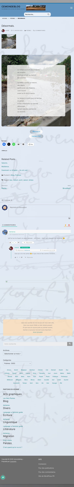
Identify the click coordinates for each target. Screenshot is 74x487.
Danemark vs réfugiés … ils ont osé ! (15, 170)
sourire (66, 380)
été (61, 383)
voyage (54, 383)
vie (42, 383)
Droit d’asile (7, 440)
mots (22, 376)
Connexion (42, 464)
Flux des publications (46, 468)
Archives (6, 350)
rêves (32, 380)
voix (47, 383)
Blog (12, 175)
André (7, 30)
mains (62, 373)
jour (49, 373)
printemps (64, 376)
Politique (55, 376)
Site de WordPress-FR (46, 476)
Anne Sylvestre (37, 332)
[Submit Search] (48, 14)
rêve (26, 380)
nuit (34, 376)
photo (48, 376)
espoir (14, 373)
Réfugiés (18, 380)
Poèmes (12, 18)
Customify (13, 461)
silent (39, 380)
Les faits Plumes (9, 398)
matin (68, 373)
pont (20, 180)
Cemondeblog (11, 6)
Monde (10, 376)
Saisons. (5, 163)
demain (53, 370)
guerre (28, 373)
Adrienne (12, 232)
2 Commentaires (39, 30)
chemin (40, 370)
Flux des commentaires (46, 472)
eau (11, 180)
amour (9, 370)
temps (31, 180)
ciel (47, 370)
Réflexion (10, 380)
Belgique (23, 370)
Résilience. (5, 166)
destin (61, 370)
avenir (16, 370)
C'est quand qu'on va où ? (12, 447)
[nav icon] (71, 8)
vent (31, 383)
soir (53, 380)
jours (55, 373)
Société (46, 380)
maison (15, 180)
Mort (16, 376)
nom (28, 376)
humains (42, 373)
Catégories (7, 360)
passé (41, 376)
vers (37, 383)
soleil (59, 380)
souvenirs (16, 383)
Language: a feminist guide (13, 412)
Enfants (7, 373)
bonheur (32, 370)
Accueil (4, 18)
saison (25, 180)
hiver (34, 373)
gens (21, 373)
